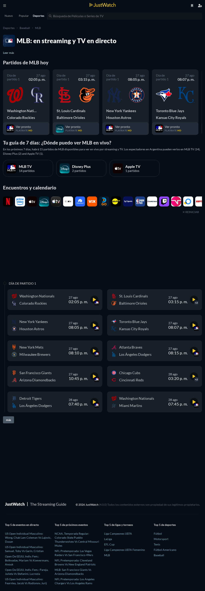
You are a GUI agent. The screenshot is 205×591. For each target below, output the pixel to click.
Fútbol (158, 533)
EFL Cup (109, 544)
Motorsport (161, 539)
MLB (38, 28)
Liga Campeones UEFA (118, 533)
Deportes (9, 28)
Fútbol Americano (165, 549)
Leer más (8, 52)
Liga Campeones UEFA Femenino (124, 549)
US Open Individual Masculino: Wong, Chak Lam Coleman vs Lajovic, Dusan (28, 537)
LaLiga (108, 539)
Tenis (157, 544)
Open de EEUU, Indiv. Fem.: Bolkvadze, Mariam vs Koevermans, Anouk (27, 560)
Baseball (25, 28)
